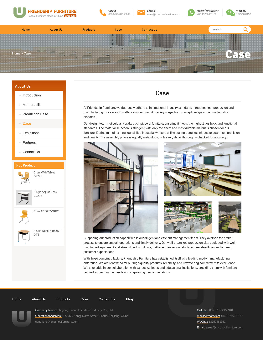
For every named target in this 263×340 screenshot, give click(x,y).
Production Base (35, 114)
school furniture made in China (45, 12)
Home (26, 29)
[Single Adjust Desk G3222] (25, 197)
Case (118, 29)
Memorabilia (32, 105)
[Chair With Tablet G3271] (25, 178)
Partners (29, 142)
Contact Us (149, 29)
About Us (56, 29)
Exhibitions (31, 133)
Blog (129, 299)
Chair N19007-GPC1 (47, 211)
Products (88, 29)
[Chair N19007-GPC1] (25, 217)
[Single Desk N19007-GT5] (25, 236)
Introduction (32, 95)
